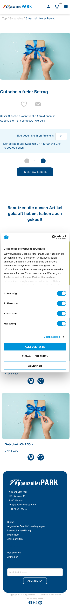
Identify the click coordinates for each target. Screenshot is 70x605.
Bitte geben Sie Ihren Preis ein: (35, 135)
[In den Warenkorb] (30, 381)
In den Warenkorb (35, 172)
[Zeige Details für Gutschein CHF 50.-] (36, 437)
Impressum (13, 534)
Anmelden (12, 556)
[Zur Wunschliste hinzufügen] (40, 381)
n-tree (40, 598)
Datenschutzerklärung (19, 530)
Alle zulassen (35, 346)
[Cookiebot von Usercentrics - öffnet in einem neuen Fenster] (52, 237)
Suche (10, 522)
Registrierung (14, 552)
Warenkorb (59, 4)
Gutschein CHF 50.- (19, 444)
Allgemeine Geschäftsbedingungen (26, 526)
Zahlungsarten (15, 538)
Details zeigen (52, 336)
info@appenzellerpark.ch (22, 504)
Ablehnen (35, 365)
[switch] (61, 303)
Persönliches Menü (48, 6)
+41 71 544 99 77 (18, 508)
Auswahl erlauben (35, 356)
